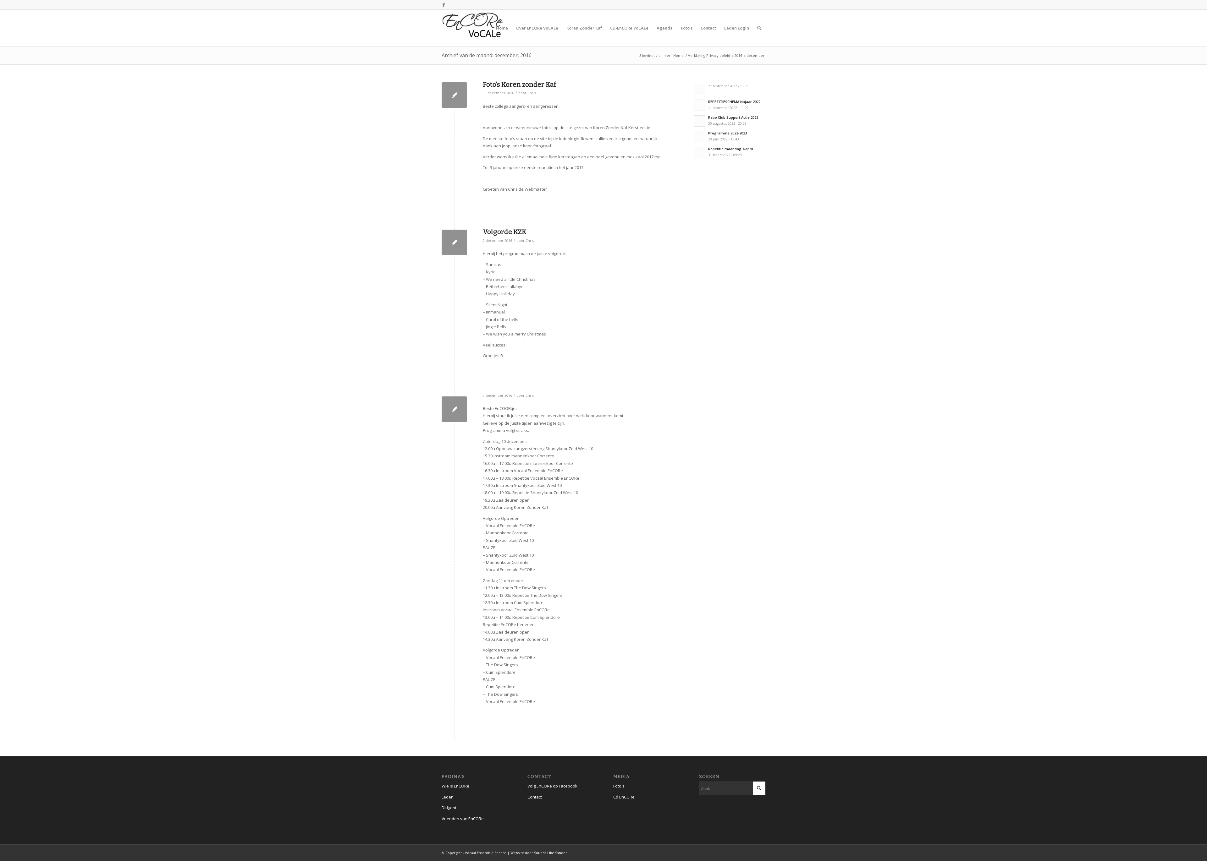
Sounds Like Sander (550, 852)
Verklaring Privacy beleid (709, 55)
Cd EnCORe (624, 797)
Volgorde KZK (504, 232)
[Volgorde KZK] (454, 242)
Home (678, 55)
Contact (534, 797)
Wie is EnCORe (455, 786)
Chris (531, 93)
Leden (448, 797)
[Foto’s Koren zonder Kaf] (454, 95)
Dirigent (449, 807)
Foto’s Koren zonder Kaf (519, 84)
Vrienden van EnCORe (463, 818)
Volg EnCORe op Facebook (552, 786)
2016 (738, 55)
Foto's (619, 786)
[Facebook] (443, 4)
